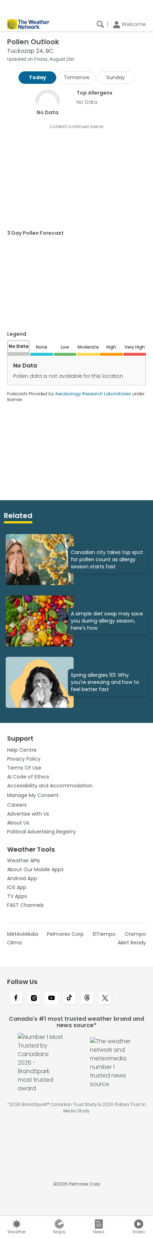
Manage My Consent (33, 795)
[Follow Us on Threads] (87, 999)
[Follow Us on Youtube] (51, 999)
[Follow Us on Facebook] (16, 999)
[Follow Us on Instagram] (34, 999)
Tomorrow (76, 77)
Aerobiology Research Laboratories (93, 394)
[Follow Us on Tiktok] (69, 999)
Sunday (115, 77)
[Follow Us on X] (105, 999)
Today (37, 77)
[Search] (100, 24)
